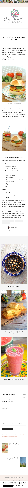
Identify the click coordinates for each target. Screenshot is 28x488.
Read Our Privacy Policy (19, 486)
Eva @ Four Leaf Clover (8, 394)
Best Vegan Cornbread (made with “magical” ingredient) (14, 333)
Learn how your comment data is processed (13, 436)
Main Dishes (14, 34)
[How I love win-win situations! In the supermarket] (23, 1)
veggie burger (6, 223)
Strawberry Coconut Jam (15, 445)
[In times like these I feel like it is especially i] (15, 1)
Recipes (20, 34)
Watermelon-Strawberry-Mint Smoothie (14, 379)
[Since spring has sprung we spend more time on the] (26, 1)
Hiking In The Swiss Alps (13, 459)
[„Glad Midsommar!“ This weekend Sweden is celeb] (4, 1)
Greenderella (16, 227)
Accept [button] (5, 486)
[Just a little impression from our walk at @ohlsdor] (1, 1)
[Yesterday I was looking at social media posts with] (7, 1)
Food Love (8, 34)
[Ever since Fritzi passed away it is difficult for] (21, 1)
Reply (25, 394)
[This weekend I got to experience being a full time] (18, 1)
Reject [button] (10, 486)
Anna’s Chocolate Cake (14, 286)
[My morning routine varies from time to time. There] (12, 1)
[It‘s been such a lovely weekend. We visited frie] (9, 1)
